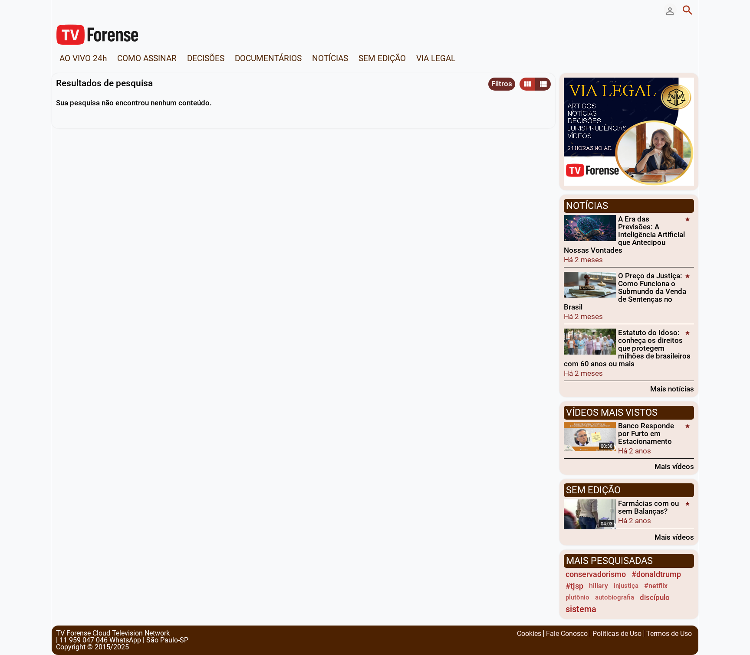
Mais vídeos (674, 466)
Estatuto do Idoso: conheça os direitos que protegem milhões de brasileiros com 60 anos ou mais (627, 348)
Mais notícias (672, 389)
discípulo (655, 597)
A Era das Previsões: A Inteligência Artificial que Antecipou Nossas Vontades (624, 234)
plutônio (577, 597)
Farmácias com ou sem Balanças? (648, 507)
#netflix (656, 586)
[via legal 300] (629, 131)
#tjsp (574, 585)
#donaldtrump (656, 574)
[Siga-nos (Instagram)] (86, 10)
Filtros (501, 83)
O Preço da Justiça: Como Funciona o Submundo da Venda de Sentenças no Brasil (625, 291)
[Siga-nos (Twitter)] (73, 10)
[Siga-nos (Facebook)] (60, 10)
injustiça (626, 586)
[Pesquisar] (687, 9)
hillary (598, 586)
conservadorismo (596, 574)
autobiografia (614, 597)
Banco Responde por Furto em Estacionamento (646, 433)
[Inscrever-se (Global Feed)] (99, 10)
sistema (581, 609)
